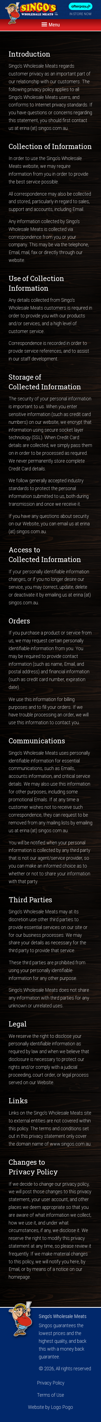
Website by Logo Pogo (50, 1407)
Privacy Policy (50, 1383)
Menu (54, 25)
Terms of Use (50, 1395)
